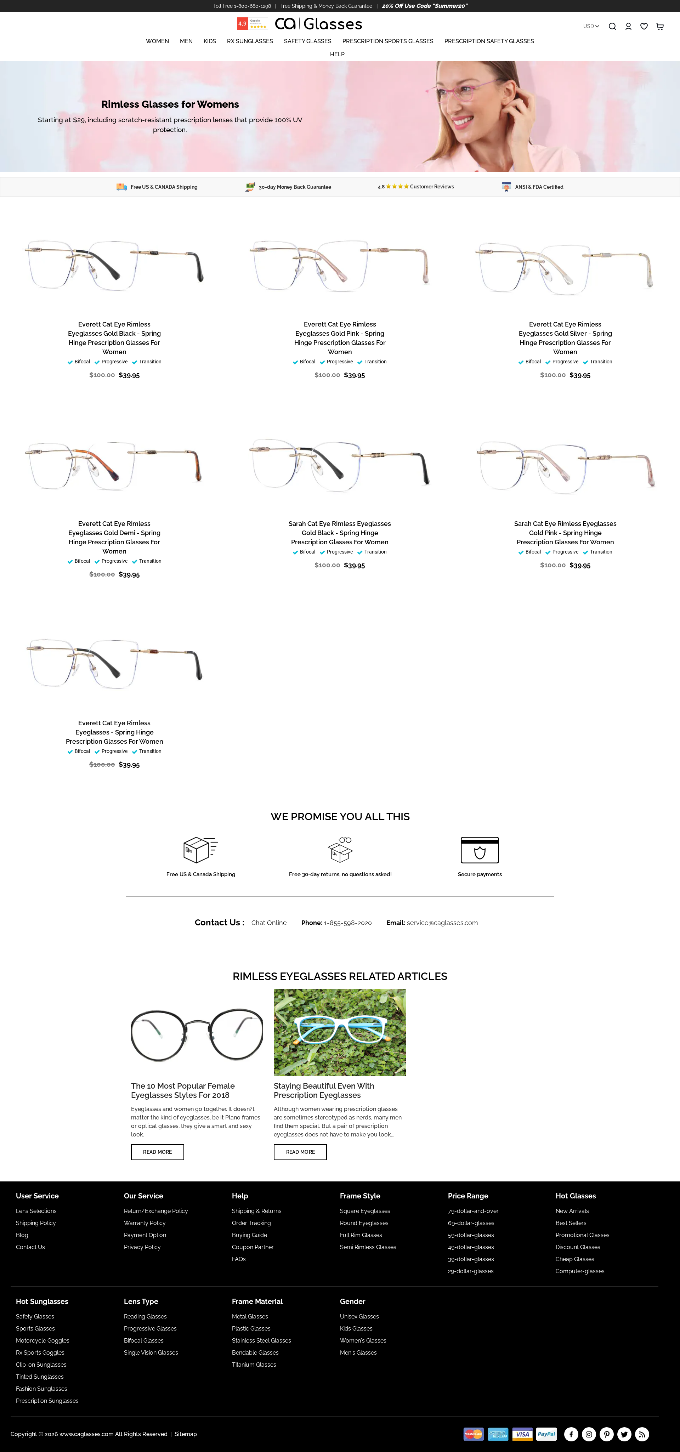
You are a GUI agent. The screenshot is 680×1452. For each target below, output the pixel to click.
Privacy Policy (142, 1247)
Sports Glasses (35, 1328)
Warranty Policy (145, 1223)
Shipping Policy (36, 1223)
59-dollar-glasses (471, 1235)
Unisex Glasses (359, 1316)
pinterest (607, 1434)
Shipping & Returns (257, 1211)
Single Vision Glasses (151, 1352)
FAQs (239, 1259)
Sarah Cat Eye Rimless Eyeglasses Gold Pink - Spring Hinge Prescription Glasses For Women (565, 533)
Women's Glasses (363, 1340)
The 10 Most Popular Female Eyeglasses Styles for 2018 (183, 1090)
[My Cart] (660, 26)
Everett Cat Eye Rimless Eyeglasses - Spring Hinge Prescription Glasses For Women (114, 732)
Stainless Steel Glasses (261, 1340)
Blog (22, 1235)
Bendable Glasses (255, 1352)
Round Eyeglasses (364, 1223)
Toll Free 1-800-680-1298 (242, 6)
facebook (571, 1434)
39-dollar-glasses (471, 1259)
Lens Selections (36, 1211)
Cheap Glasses (575, 1259)
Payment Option (145, 1235)
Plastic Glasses (251, 1328)
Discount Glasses (578, 1247)
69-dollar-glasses (471, 1223)
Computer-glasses (580, 1271)
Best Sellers (571, 1223)
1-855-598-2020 (348, 922)
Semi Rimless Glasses (368, 1247)
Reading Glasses (145, 1316)
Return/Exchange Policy (156, 1211)
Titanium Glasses (254, 1364)
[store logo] (318, 23)
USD (589, 26)
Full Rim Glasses (361, 1235)
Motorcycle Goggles (42, 1340)
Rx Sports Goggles (40, 1352)
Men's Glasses (358, 1352)
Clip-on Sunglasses (41, 1364)
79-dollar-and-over (473, 1211)
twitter (624, 1434)
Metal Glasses (250, 1316)
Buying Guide (249, 1235)
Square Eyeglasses (365, 1211)
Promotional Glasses (583, 1235)
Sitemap (186, 1434)
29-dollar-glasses (471, 1271)
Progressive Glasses (150, 1328)
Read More (157, 1152)
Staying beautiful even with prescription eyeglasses (324, 1090)
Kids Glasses (356, 1328)
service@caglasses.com (442, 922)
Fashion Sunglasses (41, 1388)
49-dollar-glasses (471, 1247)
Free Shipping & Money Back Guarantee (326, 6)
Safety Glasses (35, 1316)
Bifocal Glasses (144, 1340)
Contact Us (30, 1247)
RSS (642, 1434)
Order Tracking (251, 1223)
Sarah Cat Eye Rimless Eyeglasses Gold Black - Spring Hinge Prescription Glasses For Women (340, 533)
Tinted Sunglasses (40, 1376)
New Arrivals (572, 1211)
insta (589, 1434)
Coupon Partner (253, 1247)
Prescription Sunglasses (47, 1400)
